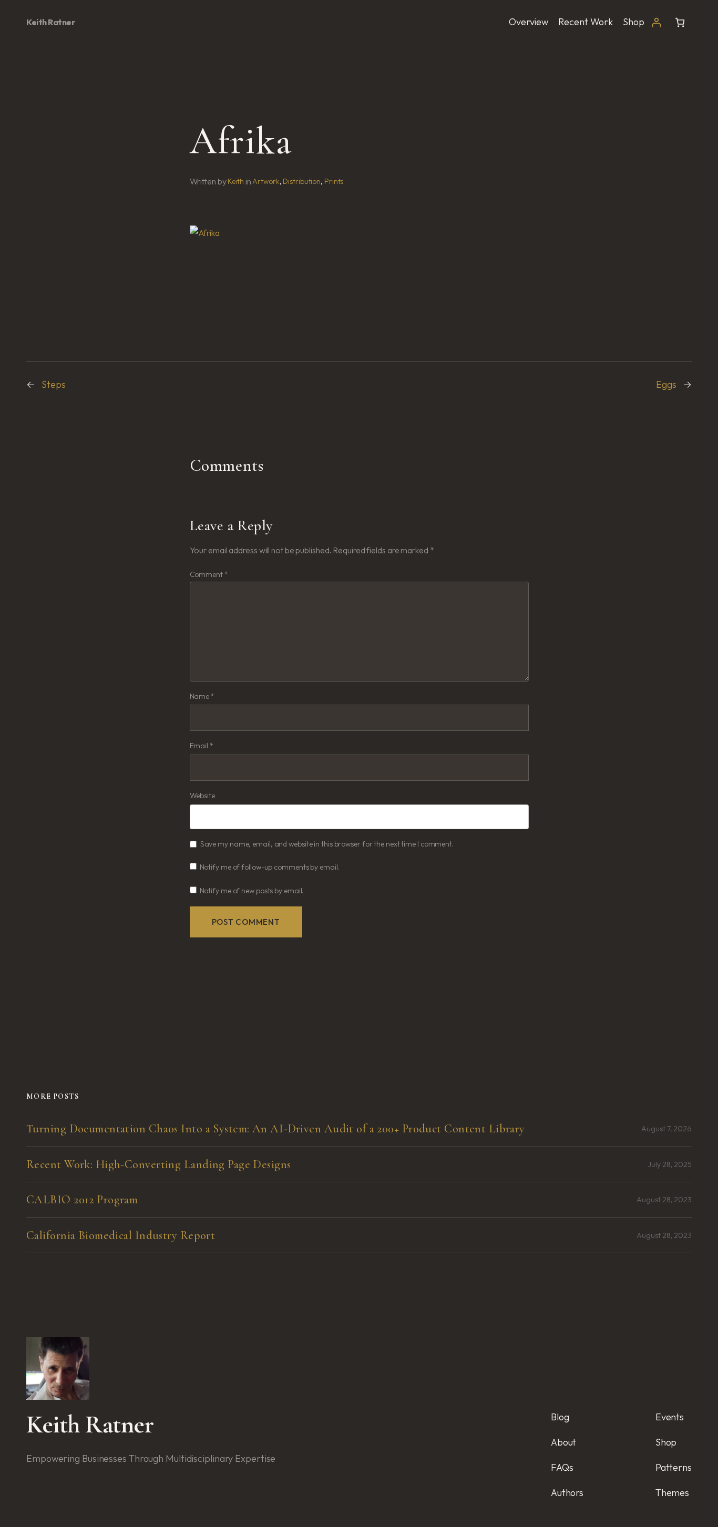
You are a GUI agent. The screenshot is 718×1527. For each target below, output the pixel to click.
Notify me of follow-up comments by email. (270, 867)
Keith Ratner (50, 22)
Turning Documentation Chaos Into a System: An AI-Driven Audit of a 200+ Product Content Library (275, 1129)
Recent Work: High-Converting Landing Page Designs (158, 1164)
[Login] (656, 22)
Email (201, 745)
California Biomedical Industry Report (120, 1235)
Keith (236, 181)
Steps (54, 384)
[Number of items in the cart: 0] (680, 22)
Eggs (666, 384)
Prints (333, 181)
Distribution (302, 181)
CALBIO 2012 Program (82, 1199)
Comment (209, 574)
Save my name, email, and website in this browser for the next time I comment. (327, 844)
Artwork (265, 181)
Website (202, 795)
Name (202, 696)
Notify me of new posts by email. (252, 890)
